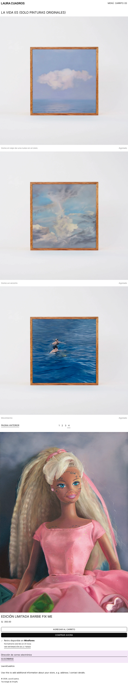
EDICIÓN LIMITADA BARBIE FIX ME (26, 616)
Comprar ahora (64, 635)
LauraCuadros (8, 666)
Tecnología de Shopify (9, 682)
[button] (121, 3)
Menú (111, 3)
